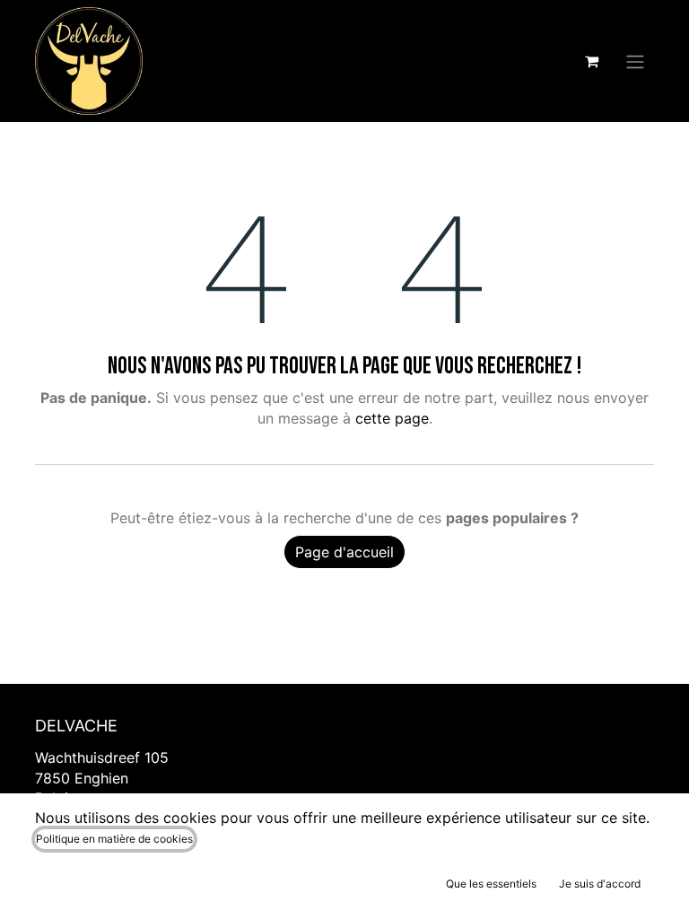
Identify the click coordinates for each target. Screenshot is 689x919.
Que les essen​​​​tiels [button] (491, 883)
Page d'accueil (344, 552)
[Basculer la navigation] (635, 61)
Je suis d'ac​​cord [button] (600, 883)
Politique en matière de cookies (114, 838)
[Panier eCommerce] (591, 61)
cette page (392, 418)
